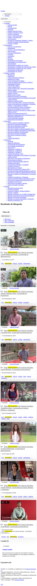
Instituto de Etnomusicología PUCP (17, 113)
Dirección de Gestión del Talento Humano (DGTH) (22, 172)
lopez (8, 418)
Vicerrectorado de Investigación (16, 144)
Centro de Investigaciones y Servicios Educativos (21, 102)
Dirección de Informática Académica (17, 126)
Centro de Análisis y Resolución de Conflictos (20, 82)
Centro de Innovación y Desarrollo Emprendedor (21, 88)
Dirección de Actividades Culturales (17, 183)
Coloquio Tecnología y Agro (15, 154)
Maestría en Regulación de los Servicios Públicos (21, 195)
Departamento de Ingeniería (15, 60)
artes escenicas (11, 51)
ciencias (15, 263)
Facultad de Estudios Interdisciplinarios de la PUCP (22, 171)
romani (29, 376)
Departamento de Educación (15, 70)
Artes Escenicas (12, 39)
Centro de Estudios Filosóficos (16, 77)
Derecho (10, 26)
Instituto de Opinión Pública (15, 101)
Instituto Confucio (12, 93)
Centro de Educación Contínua (16, 81)
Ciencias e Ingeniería (13, 34)
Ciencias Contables (13, 43)
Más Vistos (8, 219)
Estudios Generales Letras (15, 31)
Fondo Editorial (12, 63)
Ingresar (7, 15)
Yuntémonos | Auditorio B (15, 150)
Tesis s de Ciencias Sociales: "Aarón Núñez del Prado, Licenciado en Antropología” (17, 254)
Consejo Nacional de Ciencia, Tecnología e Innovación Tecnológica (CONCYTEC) (19, 108)
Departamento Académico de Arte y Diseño (19, 68)
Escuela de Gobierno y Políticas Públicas (19, 191)
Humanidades (11, 48)
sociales (20, 263)
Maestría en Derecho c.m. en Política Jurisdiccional (21, 194)
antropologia (26, 263)
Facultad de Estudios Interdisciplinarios (18, 42)
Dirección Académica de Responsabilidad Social (21, 129)
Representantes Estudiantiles (15, 119)
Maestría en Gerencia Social (15, 188)
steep (24, 376)
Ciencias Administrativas (14, 53)
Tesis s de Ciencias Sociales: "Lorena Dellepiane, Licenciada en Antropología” (17, 448)
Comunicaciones (12, 28)
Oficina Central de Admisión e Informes (18, 122)
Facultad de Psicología (14, 163)
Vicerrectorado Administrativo (16, 146)
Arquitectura (11, 56)
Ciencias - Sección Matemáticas (16, 49)
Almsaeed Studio (19, 580)
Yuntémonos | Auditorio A (15, 149)
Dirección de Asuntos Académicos (17, 133)
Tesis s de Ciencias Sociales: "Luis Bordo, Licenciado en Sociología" (17, 525)
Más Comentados (9, 220)
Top (2, 584)
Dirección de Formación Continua (17, 135)
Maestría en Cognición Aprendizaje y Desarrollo (21, 199)
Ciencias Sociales (12, 25)
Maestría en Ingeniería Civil (15, 200)
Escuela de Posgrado (13, 189)
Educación (10, 29)
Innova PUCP (11, 147)
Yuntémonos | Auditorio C (15, 152)
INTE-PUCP (11, 74)
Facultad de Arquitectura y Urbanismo (18, 177)
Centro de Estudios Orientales (16, 118)
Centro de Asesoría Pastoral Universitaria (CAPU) (21, 178)
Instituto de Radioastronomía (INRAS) (18, 161)
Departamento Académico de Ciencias (18, 65)
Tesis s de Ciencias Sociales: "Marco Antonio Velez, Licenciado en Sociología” (17, 293)
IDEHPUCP (11, 76)
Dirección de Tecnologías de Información (19, 158)
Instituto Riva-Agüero (13, 79)
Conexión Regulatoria (14, 138)
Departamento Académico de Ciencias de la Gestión (22, 67)
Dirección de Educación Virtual (16, 127)
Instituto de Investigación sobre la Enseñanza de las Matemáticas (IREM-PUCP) (21, 115)
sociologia (26, 302)
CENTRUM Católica (13, 85)
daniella (3, 418)
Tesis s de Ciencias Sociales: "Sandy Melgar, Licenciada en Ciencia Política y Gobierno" (17, 487)
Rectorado (10, 141)
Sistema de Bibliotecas (14, 143)
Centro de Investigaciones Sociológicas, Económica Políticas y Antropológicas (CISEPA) (22, 104)
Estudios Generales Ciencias (15, 32)
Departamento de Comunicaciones (17, 62)
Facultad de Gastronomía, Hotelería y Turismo (20, 40)
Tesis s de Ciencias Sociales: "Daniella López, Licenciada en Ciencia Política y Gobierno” (17, 408)
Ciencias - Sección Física (14, 46)
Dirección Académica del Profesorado (18, 132)
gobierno (30, 417)
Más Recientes (6, 216)
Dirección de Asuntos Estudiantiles (17, 124)
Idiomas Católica (12, 90)
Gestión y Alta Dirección (14, 37)
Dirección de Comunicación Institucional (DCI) (20, 180)
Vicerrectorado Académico (15, 160)
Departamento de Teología (15, 168)
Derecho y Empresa (13, 192)
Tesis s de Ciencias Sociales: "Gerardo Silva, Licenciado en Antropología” (17, 331)
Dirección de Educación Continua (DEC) (19, 169)
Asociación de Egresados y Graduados (18, 164)
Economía (10, 54)
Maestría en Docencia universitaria (17, 197)
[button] (3, 11)
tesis (2, 263)
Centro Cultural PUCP (14, 87)
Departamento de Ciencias (15, 71)
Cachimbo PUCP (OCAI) (15, 182)
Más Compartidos (9, 222)
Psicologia (10, 59)
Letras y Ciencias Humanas (15, 36)
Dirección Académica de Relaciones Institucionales (21, 130)
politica (25, 417)
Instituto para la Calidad (14, 95)
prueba (9, 136)
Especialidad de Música (14, 84)
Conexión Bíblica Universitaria (16, 91)
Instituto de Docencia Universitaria (17, 96)
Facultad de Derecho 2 (14, 166)
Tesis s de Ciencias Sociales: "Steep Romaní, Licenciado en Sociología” (17, 368)
